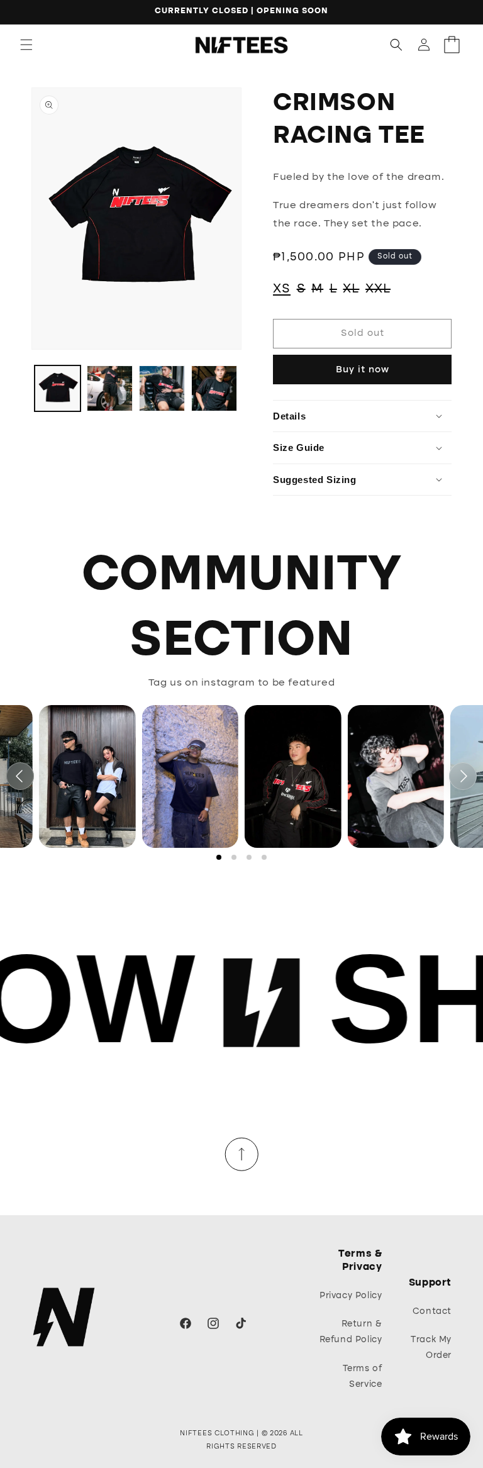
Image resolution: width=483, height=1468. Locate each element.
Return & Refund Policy (350, 1332)
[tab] (218, 857)
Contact (432, 1311)
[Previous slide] (20, 776)
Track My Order (431, 1347)
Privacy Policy (350, 1295)
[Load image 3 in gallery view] (162, 388)
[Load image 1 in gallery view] (57, 388)
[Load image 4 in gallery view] (214, 388)
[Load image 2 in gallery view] (110, 388)
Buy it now (362, 369)
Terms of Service (362, 1376)
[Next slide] (463, 776)
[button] (26, 44)
